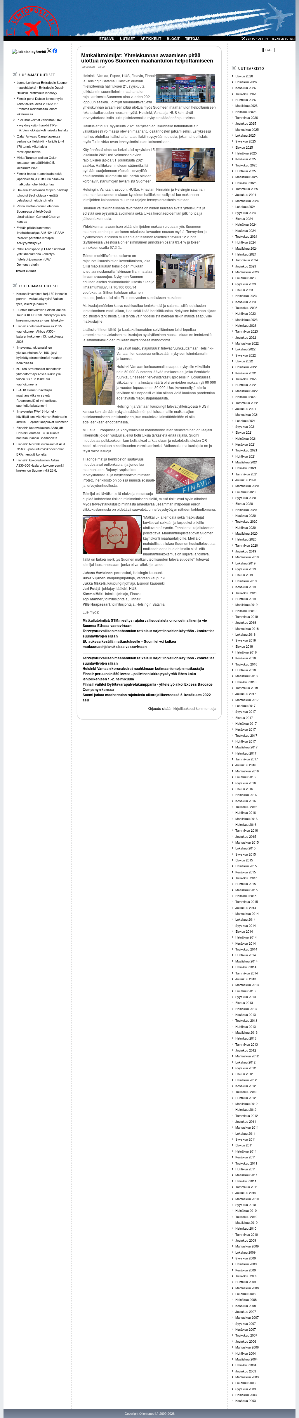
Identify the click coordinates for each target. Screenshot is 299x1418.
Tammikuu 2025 (246, 188)
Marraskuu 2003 (247, 1376)
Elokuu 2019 (244, 574)
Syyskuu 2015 (245, 854)
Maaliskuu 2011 (246, 1174)
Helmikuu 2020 (245, 539)
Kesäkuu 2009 (245, 1270)
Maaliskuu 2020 (246, 533)
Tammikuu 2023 (246, 331)
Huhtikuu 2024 (245, 242)
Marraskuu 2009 (247, 1246)
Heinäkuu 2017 (246, 723)
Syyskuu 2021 (245, 426)
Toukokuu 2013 (246, 1020)
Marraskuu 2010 (247, 1198)
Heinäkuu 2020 (246, 509)
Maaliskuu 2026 (246, 105)
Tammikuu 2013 (246, 1044)
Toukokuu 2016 (246, 806)
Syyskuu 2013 (245, 996)
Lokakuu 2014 (245, 919)
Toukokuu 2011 (246, 1163)
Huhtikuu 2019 (245, 598)
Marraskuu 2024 (247, 200)
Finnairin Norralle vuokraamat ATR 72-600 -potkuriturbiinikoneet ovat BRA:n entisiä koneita (40, 449)
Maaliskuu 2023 (246, 319)
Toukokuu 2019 (246, 592)
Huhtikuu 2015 (245, 883)
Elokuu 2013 (244, 1002)
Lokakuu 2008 (245, 1293)
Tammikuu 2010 (246, 1234)
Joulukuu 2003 (245, 1371)
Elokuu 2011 (244, 1145)
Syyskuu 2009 (245, 1258)
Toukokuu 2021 (246, 450)
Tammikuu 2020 (246, 545)
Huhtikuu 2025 (245, 170)
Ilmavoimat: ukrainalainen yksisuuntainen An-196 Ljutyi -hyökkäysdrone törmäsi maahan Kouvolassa (39, 355)
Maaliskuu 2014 (246, 961)
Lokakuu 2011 (245, 1133)
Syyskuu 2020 (245, 497)
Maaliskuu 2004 (246, 1359)
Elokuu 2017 (244, 717)
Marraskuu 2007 (247, 1317)
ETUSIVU (106, 38)
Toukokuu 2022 (246, 378)
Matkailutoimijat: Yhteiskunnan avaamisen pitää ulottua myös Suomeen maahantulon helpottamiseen (147, 57)
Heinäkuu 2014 (246, 937)
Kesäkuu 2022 (245, 373)
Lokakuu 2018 (245, 634)
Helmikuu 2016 (245, 824)
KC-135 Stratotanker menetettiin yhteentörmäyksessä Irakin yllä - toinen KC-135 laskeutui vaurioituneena (39, 376)
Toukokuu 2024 (246, 236)
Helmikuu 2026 (245, 111)
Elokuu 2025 (244, 147)
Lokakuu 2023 (245, 277)
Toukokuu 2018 (246, 664)
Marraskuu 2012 (247, 1056)
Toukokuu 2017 (246, 735)
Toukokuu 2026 (246, 93)
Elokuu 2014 (244, 931)
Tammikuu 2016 (246, 830)
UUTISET (127, 38)
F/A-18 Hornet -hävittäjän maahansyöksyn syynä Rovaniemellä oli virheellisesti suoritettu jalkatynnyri (36, 397)
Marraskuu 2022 (247, 343)
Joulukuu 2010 (245, 1192)
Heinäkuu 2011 (246, 1151)
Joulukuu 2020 (245, 479)
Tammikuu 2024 (246, 260)
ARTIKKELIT (150, 38)
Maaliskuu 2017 (246, 747)
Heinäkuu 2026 (246, 81)
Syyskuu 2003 (245, 1388)
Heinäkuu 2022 (246, 366)
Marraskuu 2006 (247, 1347)
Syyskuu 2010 (245, 1204)
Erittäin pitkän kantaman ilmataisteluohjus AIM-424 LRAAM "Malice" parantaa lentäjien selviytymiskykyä (40, 235)
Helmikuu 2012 (245, 1109)
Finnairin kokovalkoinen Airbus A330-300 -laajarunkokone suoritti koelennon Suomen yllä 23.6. (40, 465)
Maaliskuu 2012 (246, 1103)
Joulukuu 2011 (245, 1121)
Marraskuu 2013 (247, 984)
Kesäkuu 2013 (245, 1014)
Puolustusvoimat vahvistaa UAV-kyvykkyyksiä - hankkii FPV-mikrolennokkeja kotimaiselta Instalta (42, 124)
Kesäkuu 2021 (245, 444)
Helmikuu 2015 (245, 895)
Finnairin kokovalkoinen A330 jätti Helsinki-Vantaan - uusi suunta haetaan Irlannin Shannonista (39, 432)
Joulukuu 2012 (245, 1050)
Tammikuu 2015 (246, 901)
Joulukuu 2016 (245, 764)
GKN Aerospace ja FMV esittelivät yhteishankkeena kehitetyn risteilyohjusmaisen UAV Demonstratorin (41, 256)
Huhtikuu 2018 (245, 670)
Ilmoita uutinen (26, 271)
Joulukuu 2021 (245, 408)
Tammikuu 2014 (246, 973)
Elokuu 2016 (244, 788)
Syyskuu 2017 (245, 711)
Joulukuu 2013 (245, 978)
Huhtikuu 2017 (245, 741)
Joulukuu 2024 (245, 194)
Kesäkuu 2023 (245, 301)
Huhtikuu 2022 (245, 384)
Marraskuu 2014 (247, 913)
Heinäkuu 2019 (246, 580)
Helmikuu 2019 (245, 610)
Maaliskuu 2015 (246, 889)
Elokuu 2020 (244, 503)
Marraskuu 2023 (247, 272)
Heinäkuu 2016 (246, 794)
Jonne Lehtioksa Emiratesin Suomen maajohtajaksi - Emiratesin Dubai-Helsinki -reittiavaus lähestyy (42, 87)
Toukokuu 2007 (246, 1335)
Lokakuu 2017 (245, 705)
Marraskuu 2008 (247, 1287)
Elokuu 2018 (244, 646)
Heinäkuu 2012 (246, 1080)
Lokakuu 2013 (245, 990)
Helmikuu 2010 (245, 1228)
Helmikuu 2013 (245, 1038)
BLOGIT (173, 38)
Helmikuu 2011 (245, 1181)
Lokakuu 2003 (245, 1382)
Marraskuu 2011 (247, 1127)
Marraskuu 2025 (247, 129)
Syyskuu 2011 (245, 1139)
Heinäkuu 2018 (246, 652)
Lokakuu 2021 (245, 420)
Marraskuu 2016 (247, 771)
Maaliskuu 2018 (246, 675)
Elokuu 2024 (244, 218)
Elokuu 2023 (244, 289)
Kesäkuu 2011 (245, 1157)
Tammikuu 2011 (246, 1186)
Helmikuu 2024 (245, 254)
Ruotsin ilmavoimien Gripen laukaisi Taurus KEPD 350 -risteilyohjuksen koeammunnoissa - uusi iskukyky (41, 314)
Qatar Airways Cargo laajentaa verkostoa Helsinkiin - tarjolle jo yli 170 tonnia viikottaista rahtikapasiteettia (40, 144)
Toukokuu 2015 (246, 877)
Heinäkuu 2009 (246, 1263)
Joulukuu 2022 (245, 337)
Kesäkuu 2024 (245, 230)
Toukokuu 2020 (246, 521)
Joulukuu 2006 (245, 1341)
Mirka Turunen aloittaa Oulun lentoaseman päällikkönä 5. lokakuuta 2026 (37, 162)
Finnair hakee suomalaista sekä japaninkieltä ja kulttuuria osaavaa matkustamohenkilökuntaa (40, 178)
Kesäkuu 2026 (245, 87)
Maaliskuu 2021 (246, 462)
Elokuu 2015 (244, 860)
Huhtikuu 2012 (245, 1097)
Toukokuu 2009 (246, 1275)
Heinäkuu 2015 (246, 865)
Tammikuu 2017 (246, 759)
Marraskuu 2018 (247, 628)
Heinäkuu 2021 (246, 438)
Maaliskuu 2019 (246, 604)
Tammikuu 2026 (246, 117)
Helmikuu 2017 (245, 753)
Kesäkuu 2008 (245, 1305)
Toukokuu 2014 (246, 949)
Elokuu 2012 (244, 1073)
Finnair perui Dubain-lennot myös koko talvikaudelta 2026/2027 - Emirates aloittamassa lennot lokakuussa (40, 106)
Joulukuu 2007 (245, 1311)
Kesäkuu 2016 (245, 800)
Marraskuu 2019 (247, 557)
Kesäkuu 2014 (245, 943)
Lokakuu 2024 (245, 206)
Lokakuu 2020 (245, 491)
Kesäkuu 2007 (245, 1329)
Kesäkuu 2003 (245, 1400)
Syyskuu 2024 (245, 212)
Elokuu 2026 (244, 76)
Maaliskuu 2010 (246, 1222)
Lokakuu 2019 (245, 563)
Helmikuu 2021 (245, 467)
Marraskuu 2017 (247, 699)
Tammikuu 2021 (246, 474)
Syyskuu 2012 (245, 1068)
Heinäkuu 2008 (246, 1299)
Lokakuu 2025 (245, 135)
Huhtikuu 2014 (245, 955)
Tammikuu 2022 (246, 402)
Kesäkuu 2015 (245, 872)
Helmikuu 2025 (245, 182)
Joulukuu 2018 (245, 622)
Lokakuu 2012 (245, 1062)
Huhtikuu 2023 (245, 313)
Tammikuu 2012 (246, 1115)
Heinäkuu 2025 (246, 153)
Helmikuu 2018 (245, 682)
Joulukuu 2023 (245, 266)
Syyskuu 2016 (245, 783)
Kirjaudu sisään (160, 708)
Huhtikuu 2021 (245, 456)
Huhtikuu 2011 (245, 1169)
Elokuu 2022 (244, 361)
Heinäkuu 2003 (246, 1394)
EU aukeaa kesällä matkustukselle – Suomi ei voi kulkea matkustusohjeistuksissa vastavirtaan (129, 644)
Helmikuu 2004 (245, 1365)
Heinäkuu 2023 (246, 295)
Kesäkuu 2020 (245, 515)
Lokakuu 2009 (245, 1252)
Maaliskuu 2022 (246, 390)
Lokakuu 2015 (245, 848)
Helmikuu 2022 (245, 396)
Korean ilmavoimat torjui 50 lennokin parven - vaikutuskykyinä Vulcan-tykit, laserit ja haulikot (41, 298)
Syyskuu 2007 (245, 1323)
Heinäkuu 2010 (246, 1210)
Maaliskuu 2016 (246, 818)
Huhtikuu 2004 (245, 1353)
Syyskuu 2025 (245, 141)
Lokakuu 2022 (245, 349)
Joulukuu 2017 (245, 693)
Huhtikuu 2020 (245, 527)
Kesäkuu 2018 (245, 658)
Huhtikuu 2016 (245, 812)
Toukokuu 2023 (246, 307)
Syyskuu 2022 (245, 355)
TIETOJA (192, 38)
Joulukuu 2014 (245, 907)
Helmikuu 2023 (245, 325)
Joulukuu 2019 (245, 551)
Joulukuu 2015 (245, 836)
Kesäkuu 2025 (245, 159)
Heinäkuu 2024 (246, 224)
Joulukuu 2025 (245, 123)
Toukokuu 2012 (246, 1091)
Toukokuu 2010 (246, 1216)
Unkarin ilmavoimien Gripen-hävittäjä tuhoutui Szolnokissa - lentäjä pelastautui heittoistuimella (42, 194)
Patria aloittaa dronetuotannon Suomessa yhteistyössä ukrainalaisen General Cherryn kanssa (38, 214)
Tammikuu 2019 (246, 616)
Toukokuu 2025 (246, 165)
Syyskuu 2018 (245, 640)
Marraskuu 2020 (247, 485)
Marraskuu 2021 (247, 414)
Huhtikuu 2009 (245, 1281)
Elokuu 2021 (244, 432)
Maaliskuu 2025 (246, 176)
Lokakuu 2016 (245, 776)
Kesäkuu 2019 (245, 586)
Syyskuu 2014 (245, 925)
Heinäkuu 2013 (246, 1008)
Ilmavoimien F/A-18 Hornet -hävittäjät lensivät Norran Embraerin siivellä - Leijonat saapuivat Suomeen (42, 416)
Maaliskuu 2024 (246, 248)
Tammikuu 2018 (246, 687)
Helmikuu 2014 (245, 967)
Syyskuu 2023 (245, 283)
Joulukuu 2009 (245, 1240)
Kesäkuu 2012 (245, 1085)
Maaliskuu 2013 (246, 1032)
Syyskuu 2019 (245, 568)
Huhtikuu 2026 (245, 99)
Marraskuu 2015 (247, 842)
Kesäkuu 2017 (245, 729)
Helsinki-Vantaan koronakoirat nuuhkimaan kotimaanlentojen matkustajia (143, 668)
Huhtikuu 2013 (245, 1026)
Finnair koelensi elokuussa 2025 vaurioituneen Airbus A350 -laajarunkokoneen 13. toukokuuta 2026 (39, 334)
